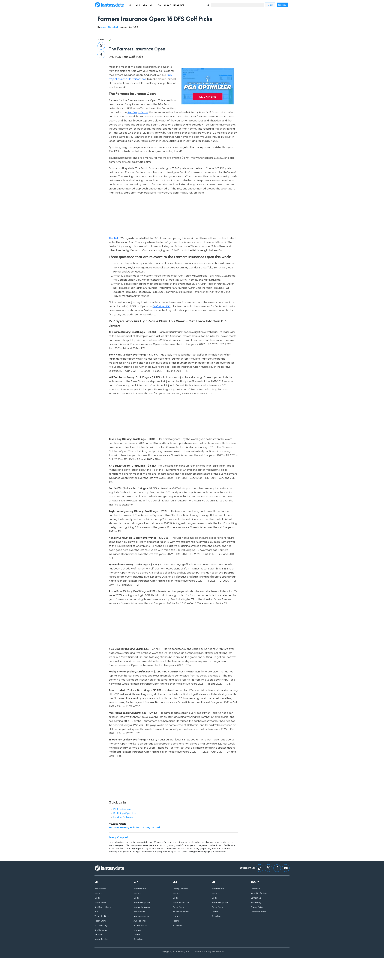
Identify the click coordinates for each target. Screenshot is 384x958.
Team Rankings (101, 916)
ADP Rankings (140, 921)
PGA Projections (122, 809)
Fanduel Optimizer (123, 817)
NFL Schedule (101, 930)
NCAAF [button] (167, 5)
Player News (100, 902)
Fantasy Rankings (142, 907)
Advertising (255, 902)
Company (255, 888)
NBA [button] (145, 5)
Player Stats (100, 888)
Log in (270, 5)
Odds (97, 898)
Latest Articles (101, 939)
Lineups (137, 930)
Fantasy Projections (142, 902)
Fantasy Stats (140, 888)
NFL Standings (101, 925)
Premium (282, 5)
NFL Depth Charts (102, 907)
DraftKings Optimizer (124, 813)
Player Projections (180, 902)
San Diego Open (138, 112)
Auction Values (140, 925)
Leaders (98, 893)
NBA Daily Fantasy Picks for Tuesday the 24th (134, 827)
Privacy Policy (256, 907)
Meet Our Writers (258, 893)
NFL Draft (98, 934)
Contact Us (255, 898)
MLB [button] (137, 5)
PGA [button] (158, 5)
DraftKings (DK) (161, 306)
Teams (137, 934)
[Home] (109, 5)
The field (114, 238)
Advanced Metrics (142, 916)
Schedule (138, 939)
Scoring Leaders (180, 888)
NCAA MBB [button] (178, 5)
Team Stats (100, 921)
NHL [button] (152, 5)
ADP (96, 911)
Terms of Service (258, 911)
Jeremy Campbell (109, 27)
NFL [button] (131, 5)
